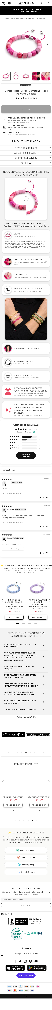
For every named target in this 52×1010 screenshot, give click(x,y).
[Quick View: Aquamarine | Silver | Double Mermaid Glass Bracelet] (13, 810)
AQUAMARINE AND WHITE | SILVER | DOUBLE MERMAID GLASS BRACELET (39, 796)
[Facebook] (15, 961)
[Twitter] (20, 961)
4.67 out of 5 (32, 429)
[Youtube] (36, 961)
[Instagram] (25, 961)
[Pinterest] (30, 961)
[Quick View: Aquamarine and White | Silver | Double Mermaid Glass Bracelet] (39, 810)
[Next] (47, 45)
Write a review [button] (26, 455)
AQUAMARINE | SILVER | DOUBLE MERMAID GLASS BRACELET (13, 796)
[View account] (42, 3)
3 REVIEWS (32, 98)
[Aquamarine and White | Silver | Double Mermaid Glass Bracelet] (39, 781)
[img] (7, 479)
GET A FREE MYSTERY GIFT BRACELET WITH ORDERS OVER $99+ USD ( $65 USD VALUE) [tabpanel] (27, 10)
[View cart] (48, 3)
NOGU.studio (26, 3)
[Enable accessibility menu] (9, 3)
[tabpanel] (13, 734)
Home (7, 18)
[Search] (3, 3)
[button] (14, 437)
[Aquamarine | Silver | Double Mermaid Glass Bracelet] (13, 781)
